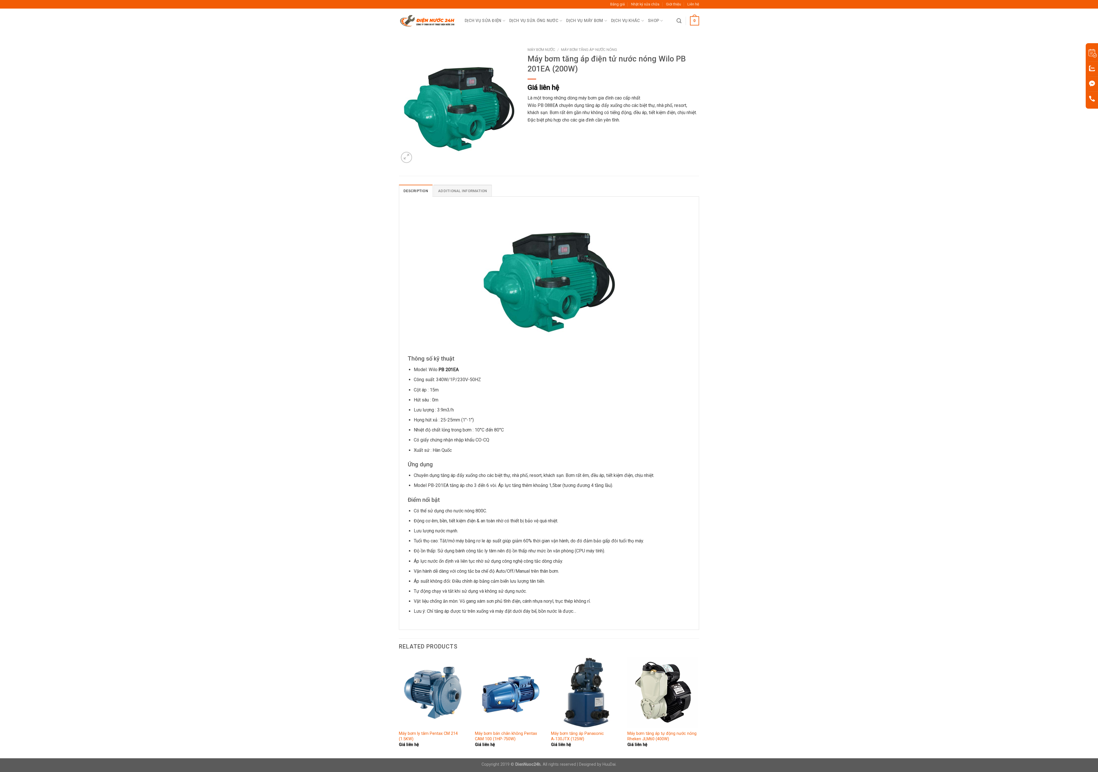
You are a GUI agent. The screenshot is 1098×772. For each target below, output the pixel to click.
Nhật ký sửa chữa (645, 4)
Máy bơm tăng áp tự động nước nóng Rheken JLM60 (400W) (662, 736)
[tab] (416, 191)
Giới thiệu (673, 4)
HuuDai (609, 764)
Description (415, 191)
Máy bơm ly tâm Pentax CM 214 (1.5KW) (428, 736)
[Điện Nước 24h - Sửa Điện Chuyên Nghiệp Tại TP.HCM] (427, 21)
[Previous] (399, 707)
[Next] (697, 707)
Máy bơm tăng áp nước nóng (589, 49)
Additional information (462, 191)
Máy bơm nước (541, 49)
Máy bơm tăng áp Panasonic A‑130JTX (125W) (577, 736)
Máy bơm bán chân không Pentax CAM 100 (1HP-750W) (506, 736)
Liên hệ (693, 4)
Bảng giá (617, 4)
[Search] (679, 21)
